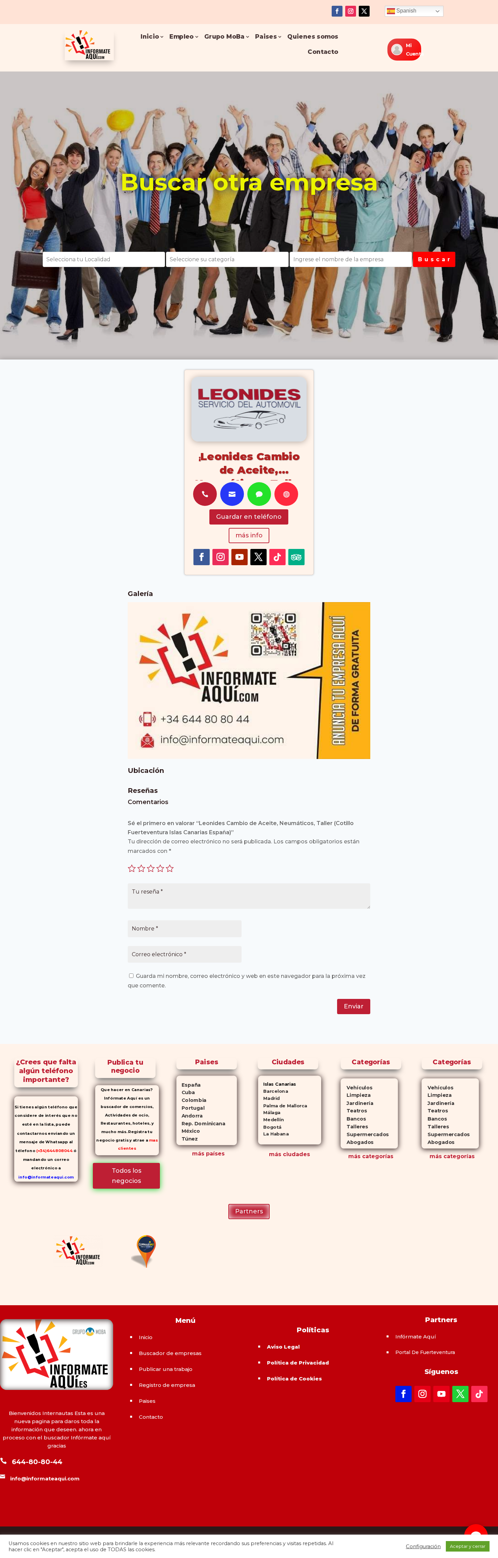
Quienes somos (313, 36)
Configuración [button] (423, 1546)
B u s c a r (434, 259)
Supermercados (364, 1134)
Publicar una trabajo (165, 1369)
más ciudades (289, 1154)
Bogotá (270, 1127)
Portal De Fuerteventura (425, 1352)
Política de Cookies (294, 1378)
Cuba (186, 1093)
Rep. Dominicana (201, 1124)
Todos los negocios (126, 1176)
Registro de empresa (167, 1385)
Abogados (356, 1142)
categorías (376, 1156)
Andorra (190, 1116)
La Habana (273, 1134)
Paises (266, 36)
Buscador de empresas (170, 1353)
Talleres (354, 1127)
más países (208, 1153)
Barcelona (273, 1091)
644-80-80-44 (37, 1462)
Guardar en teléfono (249, 516)
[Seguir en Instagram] (350, 11)
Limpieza (355, 1096)
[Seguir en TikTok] (277, 557)
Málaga (269, 1112)
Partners (249, 1211)
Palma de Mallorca (282, 1105)
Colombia (192, 1100)
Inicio (150, 36)
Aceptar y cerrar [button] (467, 1546)
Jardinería (356, 1103)
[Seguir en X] (364, 11)
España (189, 1085)
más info (249, 535)
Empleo (182, 36)
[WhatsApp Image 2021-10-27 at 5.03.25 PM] (249, 757)
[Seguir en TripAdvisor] (296, 557)
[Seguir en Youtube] (239, 557)
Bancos (353, 1119)
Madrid (269, 1098)
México (188, 1131)
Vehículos (356, 1088)
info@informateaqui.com (46, 1177)
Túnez (187, 1139)
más (354, 1156)
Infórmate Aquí (415, 1336)
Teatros (353, 1111)
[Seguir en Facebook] (337, 11)
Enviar (354, 1006)
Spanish (405, 11)
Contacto (323, 52)
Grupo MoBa (224, 36)
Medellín (271, 1120)
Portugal (191, 1108)
